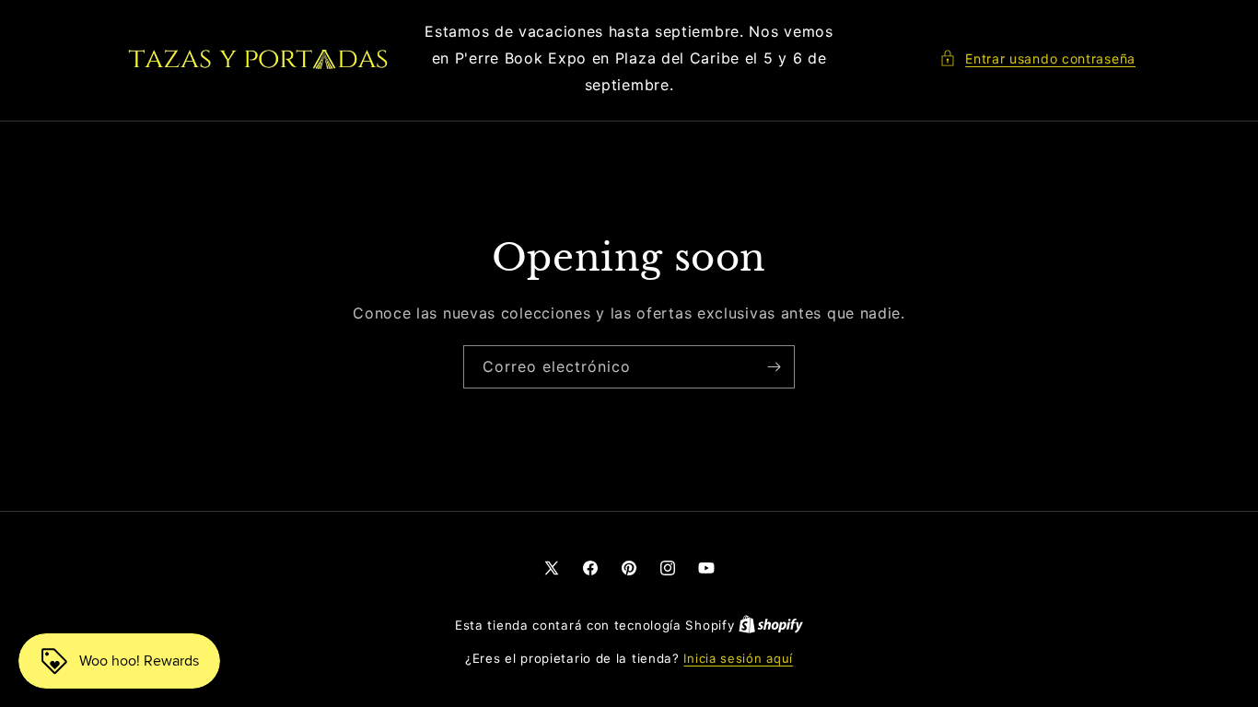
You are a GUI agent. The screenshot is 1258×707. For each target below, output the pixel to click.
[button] (1037, 58)
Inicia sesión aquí (738, 658)
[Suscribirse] (773, 366)
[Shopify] (771, 625)
